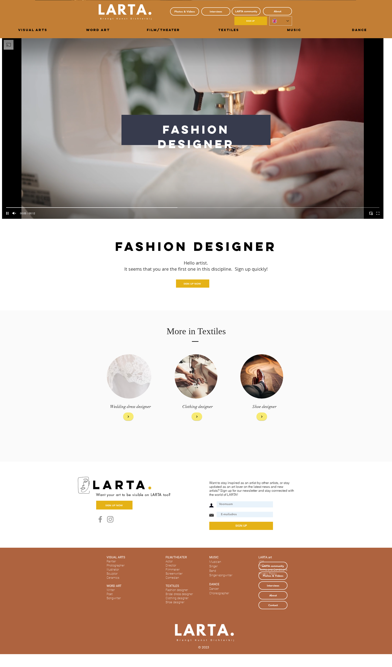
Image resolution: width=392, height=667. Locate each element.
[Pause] (7, 213)
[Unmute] (14, 213)
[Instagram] (110, 519)
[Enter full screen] (378, 213)
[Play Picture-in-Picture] (371, 213)
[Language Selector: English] (280, 21)
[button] (32, 29)
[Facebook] (100, 519)
